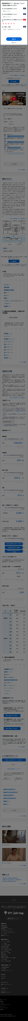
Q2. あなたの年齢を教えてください (9, 14)
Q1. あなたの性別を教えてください (9, 8)
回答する (14, 39)
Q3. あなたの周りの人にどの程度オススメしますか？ (12, 20)
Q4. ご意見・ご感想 (6, 27)
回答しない (14, 42)
